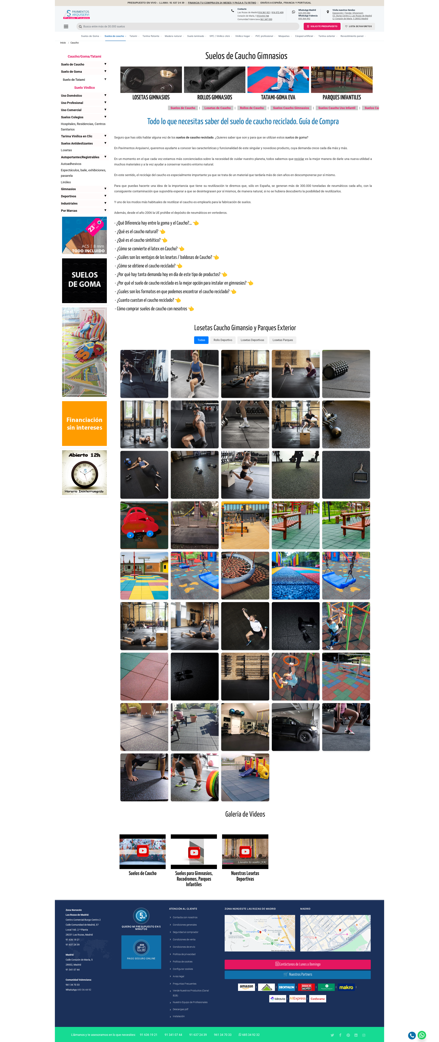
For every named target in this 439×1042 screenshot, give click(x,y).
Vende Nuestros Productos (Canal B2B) (191, 993)
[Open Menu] (66, 26)
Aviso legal (178, 976)
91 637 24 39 (198, 1035)
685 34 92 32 (250, 1035)
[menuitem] (91, 36)
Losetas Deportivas (252, 340)
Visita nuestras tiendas (352, 14)
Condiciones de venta (184, 939)
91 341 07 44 (173, 1035)
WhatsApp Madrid (307, 11)
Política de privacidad (184, 954)
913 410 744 (263, 16)
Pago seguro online (141, 958)
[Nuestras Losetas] (245, 851)
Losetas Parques (283, 340)
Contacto (242, 9)
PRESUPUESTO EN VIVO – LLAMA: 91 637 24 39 (156, 3)
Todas (201, 340)
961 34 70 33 (223, 1035)
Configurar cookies (183, 969)
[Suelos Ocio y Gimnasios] (194, 851)
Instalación (179, 1016)
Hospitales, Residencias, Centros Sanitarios (83, 126)
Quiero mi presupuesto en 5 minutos (141, 927)
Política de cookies (182, 961)
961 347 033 (266, 19)
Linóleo (66, 182)
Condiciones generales (185, 924)
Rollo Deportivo (223, 340)
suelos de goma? (296, 137)
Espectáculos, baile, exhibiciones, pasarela (83, 172)
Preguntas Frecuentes (184, 983)
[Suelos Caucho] (143, 851)
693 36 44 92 (84, 989)
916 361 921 (264, 12)
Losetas (66, 150)
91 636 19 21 (148, 1035)
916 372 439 (277, 12)
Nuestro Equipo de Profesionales (190, 1002)
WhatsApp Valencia (308, 17)
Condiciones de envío (184, 946)
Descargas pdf (180, 1009)
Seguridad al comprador (185, 932)
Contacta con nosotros (185, 917)
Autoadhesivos (71, 164)
